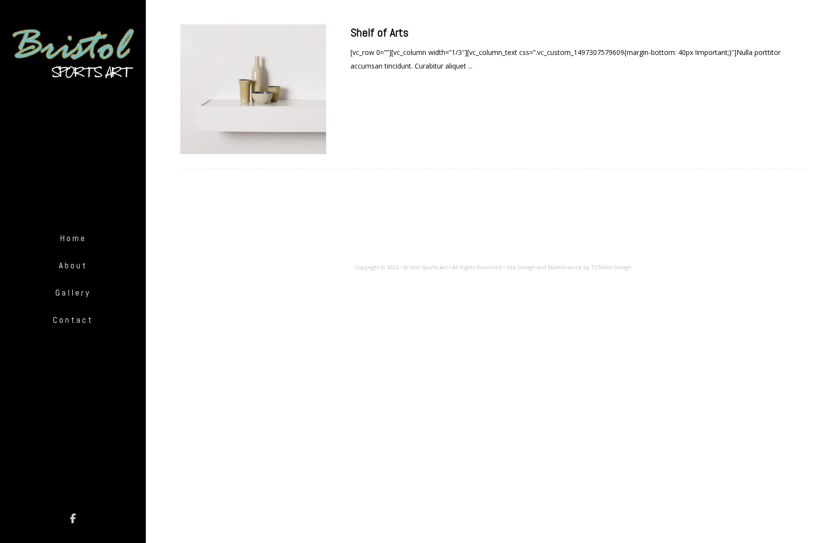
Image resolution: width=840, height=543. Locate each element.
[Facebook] (73, 518)
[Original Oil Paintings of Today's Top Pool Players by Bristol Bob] (73, 54)
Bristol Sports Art (425, 267)
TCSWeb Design (611, 267)
